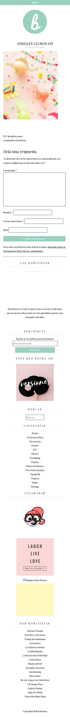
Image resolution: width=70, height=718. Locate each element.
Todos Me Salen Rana (35, 696)
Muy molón (35, 676)
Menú (35, 2)
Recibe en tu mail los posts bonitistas (35, 338)
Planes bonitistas (35, 466)
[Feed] (23, 325)
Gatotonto (35, 643)
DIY (35, 449)
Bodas (35, 433)
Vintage (35, 486)
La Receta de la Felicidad (35, 655)
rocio (42, 47)
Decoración (35, 441)
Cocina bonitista (35, 437)
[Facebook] (35, 325)
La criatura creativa (35, 647)
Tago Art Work (35, 692)
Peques (35, 462)
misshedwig (35, 671)
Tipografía (35, 474)
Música (35, 453)
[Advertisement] (35, 599)
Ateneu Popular (35, 630)
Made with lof (35, 663)
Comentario (10, 170)
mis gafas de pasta (35, 667)
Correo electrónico (13, 221)
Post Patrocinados (35, 470)
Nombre (8, 212)
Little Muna (35, 659)
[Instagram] (46, 325)
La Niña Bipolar (35, 651)
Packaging (35, 458)
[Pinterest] (40, 325)
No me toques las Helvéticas (35, 680)
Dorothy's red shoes (35, 635)
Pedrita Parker (35, 688)
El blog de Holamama (35, 639)
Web (5, 230)
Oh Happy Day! (35, 684)
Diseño (35, 445)
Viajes (35, 482)
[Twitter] (29, 325)
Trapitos (35, 478)
